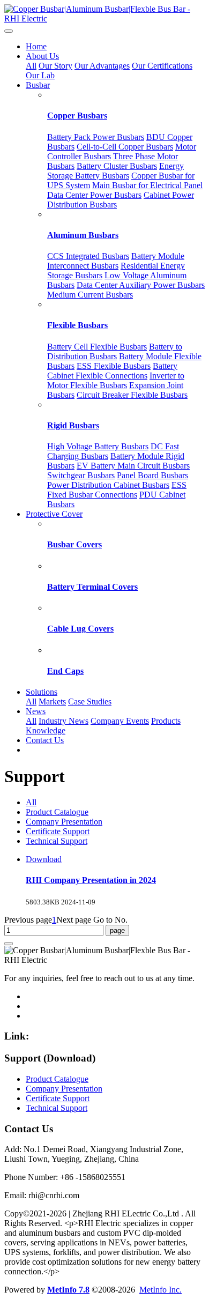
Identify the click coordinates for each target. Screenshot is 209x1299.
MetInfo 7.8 (68, 1289)
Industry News (63, 720)
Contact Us (45, 740)
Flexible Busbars (77, 325)
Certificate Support (57, 831)
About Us (42, 56)
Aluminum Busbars (82, 235)
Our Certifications (162, 65)
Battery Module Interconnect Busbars (115, 260)
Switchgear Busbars (81, 475)
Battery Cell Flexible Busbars (97, 346)
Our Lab (40, 75)
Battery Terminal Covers (92, 586)
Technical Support (56, 840)
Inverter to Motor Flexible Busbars (115, 380)
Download (44, 859)
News (36, 711)
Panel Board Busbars (152, 475)
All (31, 65)
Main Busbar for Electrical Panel (147, 185)
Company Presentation (64, 821)
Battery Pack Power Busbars (95, 137)
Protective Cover (54, 513)
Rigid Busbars (73, 425)
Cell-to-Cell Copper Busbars (125, 146)
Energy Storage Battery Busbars (115, 170)
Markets (52, 701)
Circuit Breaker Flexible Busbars (132, 394)
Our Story (55, 65)
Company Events (120, 720)
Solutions (41, 691)
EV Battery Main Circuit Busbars (133, 465)
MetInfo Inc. (160, 1289)
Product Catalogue (57, 811)
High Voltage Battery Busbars (97, 446)
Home (36, 46)
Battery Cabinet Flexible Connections (112, 370)
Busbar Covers (74, 544)
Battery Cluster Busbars (117, 165)
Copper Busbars (77, 115)
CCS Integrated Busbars (88, 256)
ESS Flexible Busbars (114, 365)
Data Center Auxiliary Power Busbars (141, 285)
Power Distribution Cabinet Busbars (108, 484)
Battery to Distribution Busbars (114, 351)
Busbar (38, 85)
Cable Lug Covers (80, 628)
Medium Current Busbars (90, 294)
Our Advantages (102, 65)
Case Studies (89, 701)
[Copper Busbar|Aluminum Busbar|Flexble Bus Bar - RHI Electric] (104, 14)
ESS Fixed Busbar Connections (116, 489)
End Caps (65, 671)
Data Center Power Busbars (94, 194)
